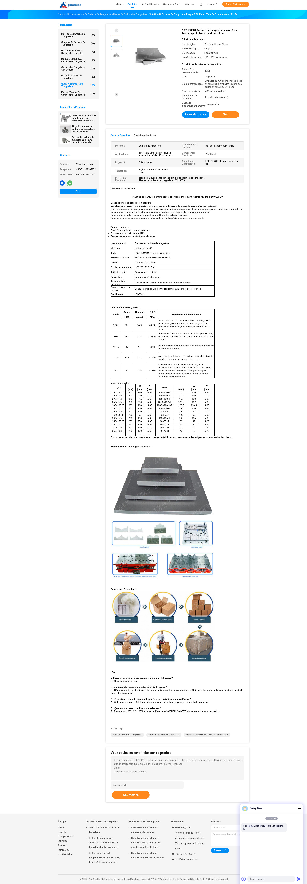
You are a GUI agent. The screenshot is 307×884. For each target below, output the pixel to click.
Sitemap (62, 845)
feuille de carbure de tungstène (164, 735)
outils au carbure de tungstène (78, 85)
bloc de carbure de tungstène (127, 735)
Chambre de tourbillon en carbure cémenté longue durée (147, 855)
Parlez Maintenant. (236, 4)
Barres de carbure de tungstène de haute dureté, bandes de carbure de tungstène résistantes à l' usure (83, 140)
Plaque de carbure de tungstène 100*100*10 (207, 735)
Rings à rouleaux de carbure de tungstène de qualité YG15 (83, 129)
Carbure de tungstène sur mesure (78, 68)
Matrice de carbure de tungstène (78, 35)
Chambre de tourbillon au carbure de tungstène (144, 829)
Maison (61, 827)
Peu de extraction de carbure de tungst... (78, 51)
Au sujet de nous (66, 836)
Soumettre (131, 795)
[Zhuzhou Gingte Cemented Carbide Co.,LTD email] (62, 182)
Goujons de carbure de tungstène (78, 43)
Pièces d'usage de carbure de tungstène (78, 93)
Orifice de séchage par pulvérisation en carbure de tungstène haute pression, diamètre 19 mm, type (103, 843)
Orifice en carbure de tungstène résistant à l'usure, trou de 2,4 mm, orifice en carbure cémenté (104, 858)
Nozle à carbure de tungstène (78, 76)
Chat (78, 191)
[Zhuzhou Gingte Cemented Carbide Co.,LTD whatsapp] (69, 182)
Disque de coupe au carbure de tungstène (78, 60)
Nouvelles (62, 841)
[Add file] (243, 878)
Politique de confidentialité (65, 852)
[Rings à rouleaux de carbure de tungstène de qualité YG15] (65, 129)
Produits (62, 832)
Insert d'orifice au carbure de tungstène (104, 829)
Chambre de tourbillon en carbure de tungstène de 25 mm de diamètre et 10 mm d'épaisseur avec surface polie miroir (147, 843)
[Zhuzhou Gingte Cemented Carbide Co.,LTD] (72, 5)
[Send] (299, 878)
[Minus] (299, 808)
